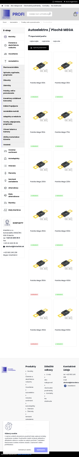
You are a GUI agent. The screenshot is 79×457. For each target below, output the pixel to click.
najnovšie (56, 41)
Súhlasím (41, 450)
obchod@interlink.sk (14, 246)
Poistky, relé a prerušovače (30, 22)
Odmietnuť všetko (24, 450)
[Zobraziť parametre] (38, 47)
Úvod (4, 22)
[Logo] (16, 14)
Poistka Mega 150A (37, 132)
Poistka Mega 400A (63, 280)
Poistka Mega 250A (38, 231)
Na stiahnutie (56, 6)
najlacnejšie (34, 41)
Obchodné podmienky (32, 6)
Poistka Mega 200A (38, 182)
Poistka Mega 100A (37, 83)
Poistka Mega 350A (38, 280)
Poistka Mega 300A (62, 231)
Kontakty (45, 6)
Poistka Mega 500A (62, 330)
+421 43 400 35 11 (13, 238)
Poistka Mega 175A (62, 132)
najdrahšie (46, 41)
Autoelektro (14, 22)
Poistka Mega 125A (62, 83)
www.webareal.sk (24, 454)
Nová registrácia (71, 2)
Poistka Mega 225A (62, 182)
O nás (7, 6)
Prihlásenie (58, 2)
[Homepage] (2, 6)
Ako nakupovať (16, 6)
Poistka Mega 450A (38, 330)
